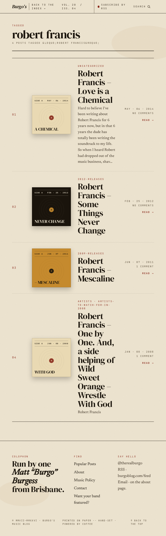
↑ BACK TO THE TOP (139, 522)
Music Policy (84, 480)
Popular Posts (85, 464)
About (79, 472)
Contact (80, 488)
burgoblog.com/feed (134, 476)
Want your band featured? (87, 499)
